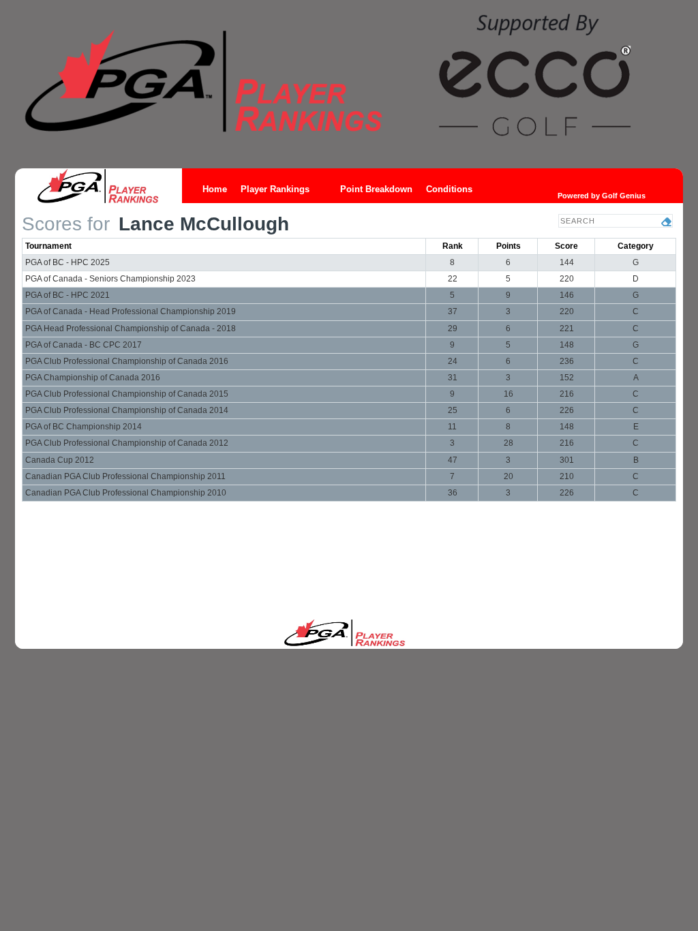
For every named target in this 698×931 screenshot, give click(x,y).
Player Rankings (275, 189)
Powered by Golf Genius (602, 196)
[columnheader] (224, 246)
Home (214, 189)
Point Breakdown (376, 189)
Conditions (449, 189)
